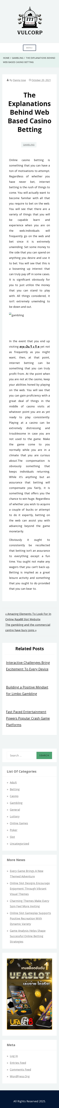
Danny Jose (19, 80)
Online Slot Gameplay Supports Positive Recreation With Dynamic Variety (30, 918)
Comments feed (20, 1069)
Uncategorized (19, 843)
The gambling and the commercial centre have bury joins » (27, 627)
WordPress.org (20, 1076)
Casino (14, 796)
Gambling (28, 144)
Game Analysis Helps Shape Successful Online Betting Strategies (28, 936)
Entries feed (18, 1063)
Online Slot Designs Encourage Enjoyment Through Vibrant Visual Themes (30, 888)
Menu (29, 47)
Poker (13, 830)
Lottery (15, 816)
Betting (15, 789)
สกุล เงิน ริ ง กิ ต (29, 346)
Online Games (19, 823)
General (15, 809)
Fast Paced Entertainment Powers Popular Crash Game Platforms (28, 718)
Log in (14, 1056)
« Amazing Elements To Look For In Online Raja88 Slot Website (28, 616)
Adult (13, 782)
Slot (12, 837)
